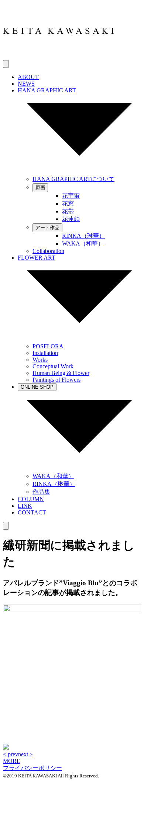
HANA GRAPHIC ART (47, 90)
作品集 (41, 491)
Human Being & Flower (60, 373)
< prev (10, 754)
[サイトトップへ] (58, 56)
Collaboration (48, 251)
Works (40, 359)
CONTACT (32, 512)
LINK (25, 506)
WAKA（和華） (83, 243)
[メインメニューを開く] (6, 64)
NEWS (26, 83)
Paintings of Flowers (56, 379)
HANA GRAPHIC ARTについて (73, 179)
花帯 (68, 211)
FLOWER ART (36, 257)
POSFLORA (48, 346)
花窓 (68, 203)
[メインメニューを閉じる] (6, 526)
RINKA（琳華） (83, 236)
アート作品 (47, 227)
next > (25, 754)
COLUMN (31, 499)
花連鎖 (71, 219)
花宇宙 (71, 196)
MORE (11, 761)
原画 (40, 187)
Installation (45, 353)
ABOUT (28, 77)
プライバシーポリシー (32, 768)
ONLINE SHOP (37, 387)
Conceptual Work (52, 366)
